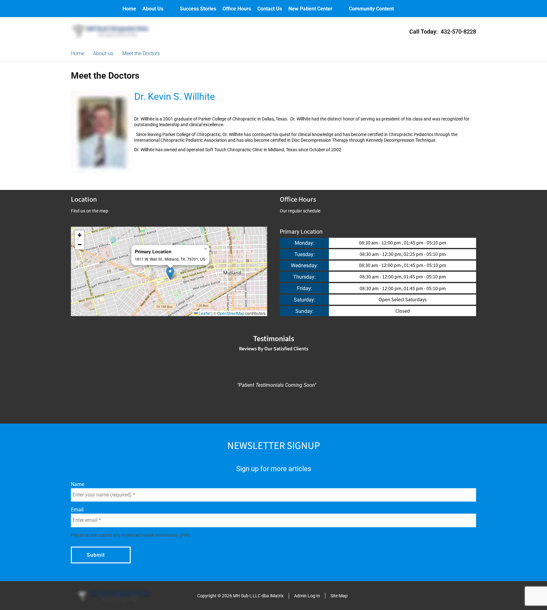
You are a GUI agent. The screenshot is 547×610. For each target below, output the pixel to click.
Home (129, 9)
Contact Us (269, 9)
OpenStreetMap (230, 313)
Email (78, 510)
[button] (170, 273)
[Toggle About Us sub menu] (169, 9)
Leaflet (204, 313)
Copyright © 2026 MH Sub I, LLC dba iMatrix (240, 595)
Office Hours (237, 9)
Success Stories (198, 9)
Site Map (339, 595)
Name (78, 484)
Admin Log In (307, 595)
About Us (152, 9)
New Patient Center (310, 9)
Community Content (371, 9)
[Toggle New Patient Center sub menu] (339, 9)
